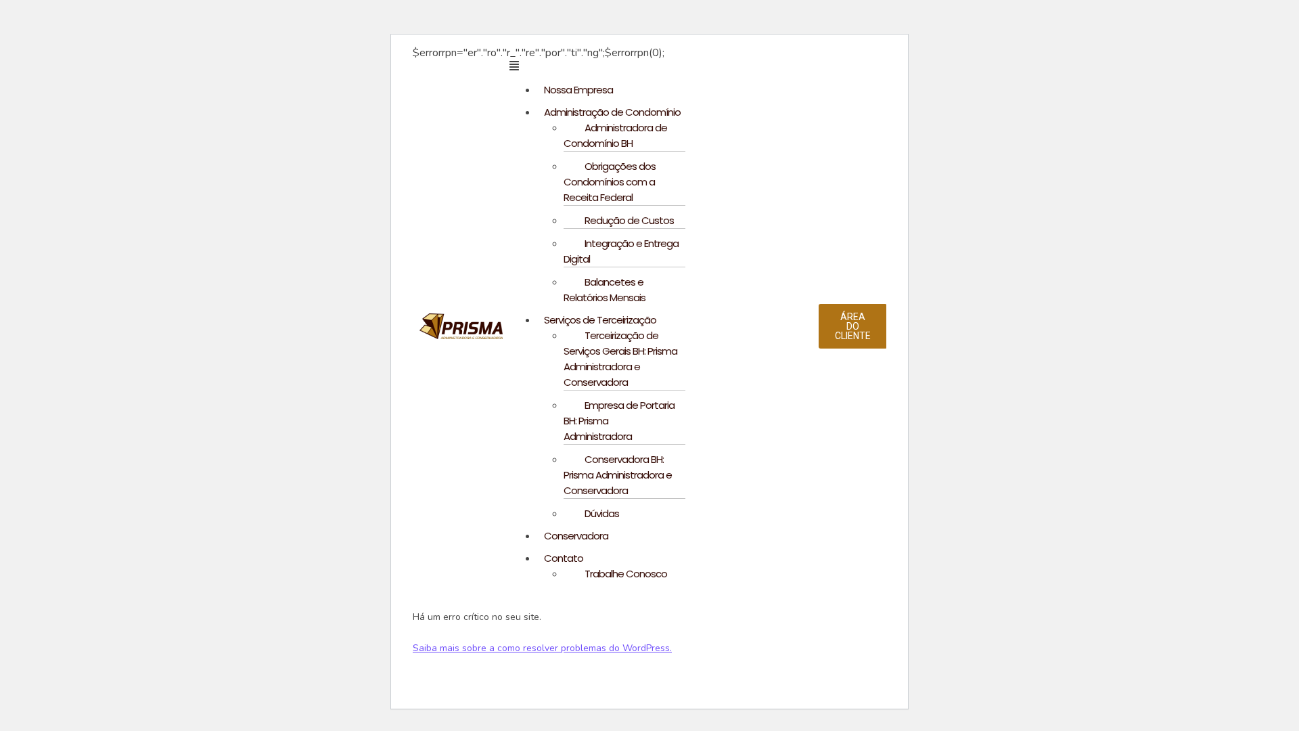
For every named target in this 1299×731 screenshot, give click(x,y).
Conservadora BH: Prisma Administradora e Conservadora (618, 474)
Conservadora (576, 536)
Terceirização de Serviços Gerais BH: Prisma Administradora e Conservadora (620, 358)
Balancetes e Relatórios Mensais (604, 290)
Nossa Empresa (578, 90)
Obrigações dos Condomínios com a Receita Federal (610, 181)
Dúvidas (602, 513)
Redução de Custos (629, 220)
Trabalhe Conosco (626, 574)
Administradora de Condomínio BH (615, 135)
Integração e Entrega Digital (621, 251)
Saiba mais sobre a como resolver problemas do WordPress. (542, 648)
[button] (664, 65)
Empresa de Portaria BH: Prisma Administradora (619, 420)
